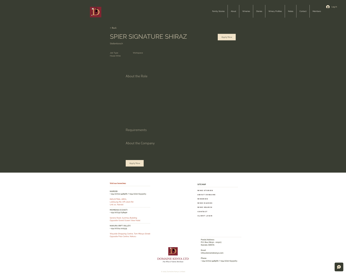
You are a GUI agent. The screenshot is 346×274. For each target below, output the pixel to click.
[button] (227, 37)
